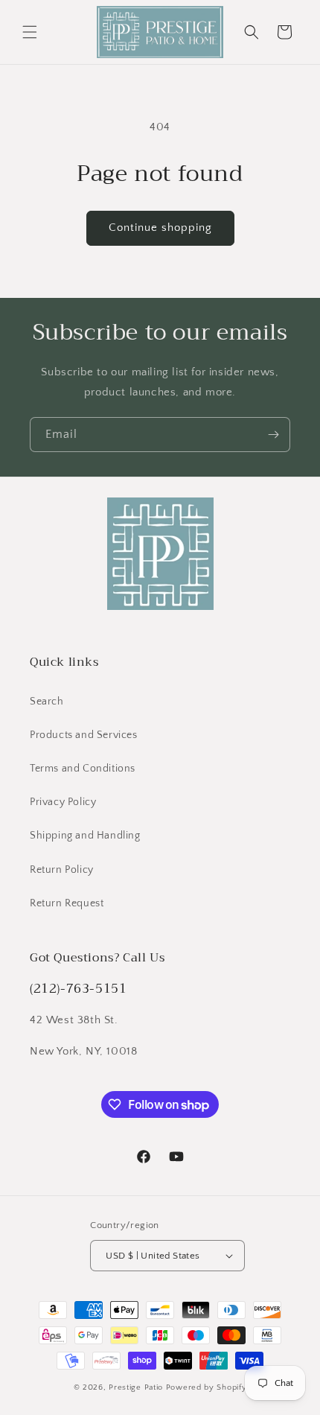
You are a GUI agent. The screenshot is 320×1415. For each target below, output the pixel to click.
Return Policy (62, 870)
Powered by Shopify (206, 1387)
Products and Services (84, 735)
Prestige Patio (137, 1387)
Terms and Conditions (82, 769)
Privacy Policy (63, 802)
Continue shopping (160, 227)
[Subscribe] (273, 434)
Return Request (66, 903)
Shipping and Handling (85, 836)
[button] (29, 32)
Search (47, 702)
